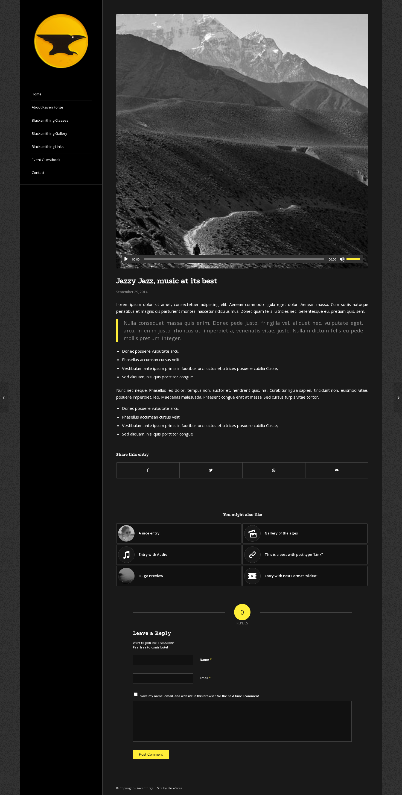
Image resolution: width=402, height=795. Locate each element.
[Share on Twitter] (211, 470)
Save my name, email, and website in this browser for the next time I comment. (200, 696)
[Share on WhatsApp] (274, 470)
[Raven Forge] (61, 41)
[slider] (354, 259)
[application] (242, 259)
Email (205, 677)
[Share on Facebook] (147, 470)
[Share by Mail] (336, 470)
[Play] (126, 259)
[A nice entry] (4, 397)
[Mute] (342, 259)
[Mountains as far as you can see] (242, 141)
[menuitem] (61, 94)
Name (206, 659)
